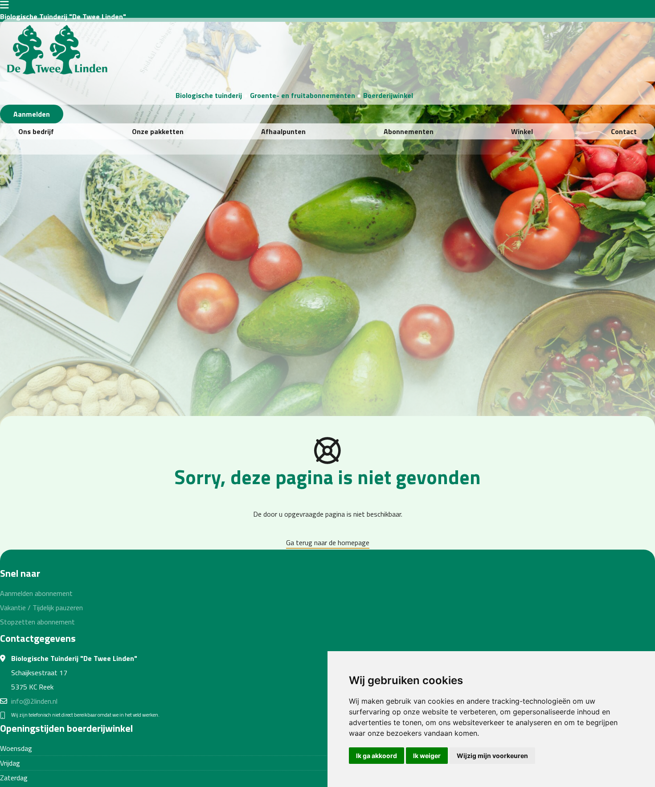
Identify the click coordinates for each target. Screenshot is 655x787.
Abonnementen (409, 131)
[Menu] (4, 5)
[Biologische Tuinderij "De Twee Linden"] (57, 48)
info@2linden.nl (34, 701)
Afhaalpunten (283, 131)
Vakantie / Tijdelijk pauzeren (41, 607)
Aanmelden (31, 114)
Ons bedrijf (36, 131)
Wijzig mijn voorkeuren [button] (492, 755)
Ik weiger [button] (427, 755)
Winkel (522, 131)
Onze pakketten (158, 131)
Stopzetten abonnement (37, 621)
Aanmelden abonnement (36, 593)
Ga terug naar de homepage (327, 542)
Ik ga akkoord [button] (376, 755)
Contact (624, 131)
